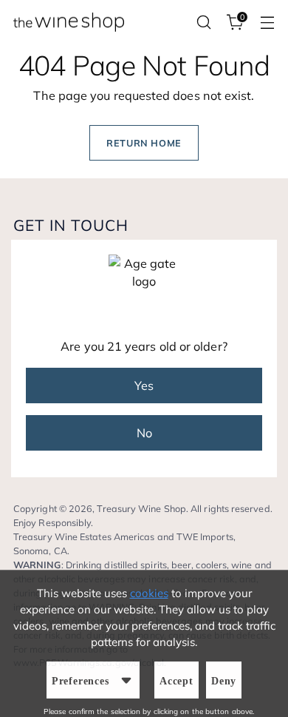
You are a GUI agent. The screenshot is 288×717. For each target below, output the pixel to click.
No (144, 432)
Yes (144, 385)
